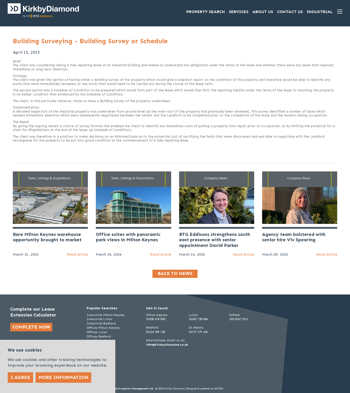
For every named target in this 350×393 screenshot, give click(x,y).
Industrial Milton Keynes (106, 315)
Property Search (205, 11)
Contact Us (290, 11)
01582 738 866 (198, 319)
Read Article (77, 254)
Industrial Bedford (101, 323)
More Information (63, 377)
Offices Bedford (99, 336)
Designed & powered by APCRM (204, 388)
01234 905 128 (155, 332)
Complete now (31, 327)
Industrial (320, 11)
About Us (262, 11)
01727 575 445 (198, 332)
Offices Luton (97, 332)
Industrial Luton (99, 319)
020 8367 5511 (238, 319)
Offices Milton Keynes (103, 328)
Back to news (175, 273)
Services (239, 11)
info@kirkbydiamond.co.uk (167, 344)
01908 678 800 (155, 319)
